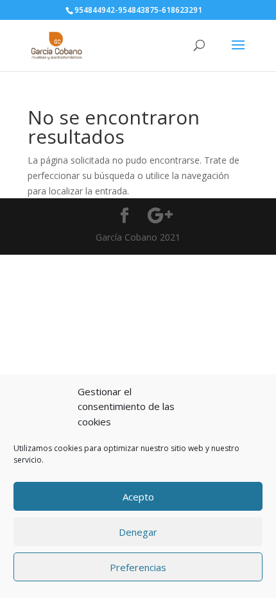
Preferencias (138, 567)
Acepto (138, 496)
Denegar (138, 531)
